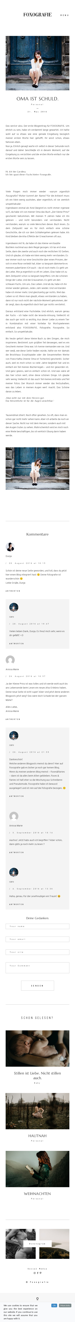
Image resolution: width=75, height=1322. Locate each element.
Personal (37, 104)
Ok (54, 1305)
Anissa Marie (12, 669)
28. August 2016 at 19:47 (31, 624)
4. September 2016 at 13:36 (33, 889)
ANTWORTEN (13, 591)
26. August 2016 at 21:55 (31, 752)
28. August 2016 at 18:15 (27, 563)
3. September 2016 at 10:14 (33, 833)
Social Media (37, 1269)
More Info (65, 1305)
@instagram (37, 1244)
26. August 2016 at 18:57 (27, 676)
